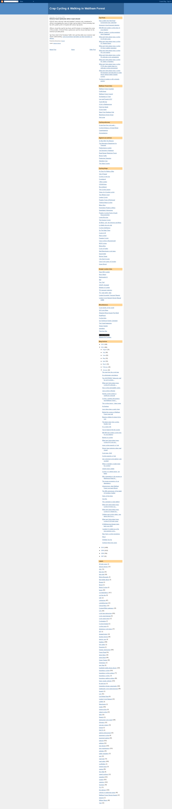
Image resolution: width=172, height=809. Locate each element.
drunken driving (103, 637)
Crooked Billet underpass (106, 608)
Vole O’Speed (103, 174)
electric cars (102, 639)
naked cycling (103, 712)
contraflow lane (103, 603)
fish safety (102, 644)
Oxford (101, 727)
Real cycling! (103, 235)
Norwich (101, 717)
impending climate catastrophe (108, 686)
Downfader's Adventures (106, 210)
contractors (102, 600)
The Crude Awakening (105, 323)
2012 (102, 344)
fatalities (101, 642)
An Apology (105, 406)
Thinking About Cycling (105, 202)
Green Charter (103, 660)
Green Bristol (103, 264)
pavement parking (104, 738)
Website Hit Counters (105, 337)
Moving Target (103, 256)
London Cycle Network (105, 699)
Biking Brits (102, 246)
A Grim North (103, 109)
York (100, 803)
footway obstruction (104, 650)
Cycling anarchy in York (109, 456)
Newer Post (53, 49)
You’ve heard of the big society (111, 430)
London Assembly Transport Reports (109, 295)
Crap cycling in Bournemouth (107, 241)
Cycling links (102, 318)
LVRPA (101, 701)
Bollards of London (104, 287)
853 (100, 280)
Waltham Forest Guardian (106, 89)
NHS (100, 714)
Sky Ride (101, 772)
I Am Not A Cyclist (104, 259)
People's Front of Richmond (107, 200)
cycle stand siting (104, 618)
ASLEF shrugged (104, 285)
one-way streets (103, 725)
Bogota (101, 582)
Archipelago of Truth (105, 96)
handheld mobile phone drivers (108, 668)
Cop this (104, 499)
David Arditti (102, 254)
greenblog (102, 328)
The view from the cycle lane (110, 372)
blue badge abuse (104, 579)
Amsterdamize (103, 133)
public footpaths (103, 753)
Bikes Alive (102, 205)
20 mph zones (103, 564)
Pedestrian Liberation (105, 158)
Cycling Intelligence (104, 228)
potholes (101, 751)
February (105, 367)
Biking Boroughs (103, 577)
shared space (103, 766)
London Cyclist (103, 197)
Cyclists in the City (104, 176)
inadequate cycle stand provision (108, 688)
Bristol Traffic (103, 155)
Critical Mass (103, 605)
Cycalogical (102, 179)
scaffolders (102, 764)
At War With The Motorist (106, 141)
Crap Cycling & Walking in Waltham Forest (77, 8)
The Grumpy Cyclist (105, 220)
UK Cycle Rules (103, 310)
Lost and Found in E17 (105, 99)
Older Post (93, 49)
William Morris (103, 800)
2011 (102, 347)
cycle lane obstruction (105, 613)
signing (101, 769)
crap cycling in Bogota (108, 391)
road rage (101, 759)
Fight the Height (103, 107)
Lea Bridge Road (104, 696)
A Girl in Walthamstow (105, 104)
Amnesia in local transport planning (109, 25)
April (104, 361)
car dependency (103, 592)
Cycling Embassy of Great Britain (108, 128)
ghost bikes (102, 655)
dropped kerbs (103, 634)
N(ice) (104, 537)
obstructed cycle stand (105, 720)
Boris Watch (102, 274)
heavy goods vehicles (105, 681)
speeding (101, 777)
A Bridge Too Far (107, 539)
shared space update (108, 468)
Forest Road (102, 652)
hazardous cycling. (104, 675)
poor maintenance (104, 748)
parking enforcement (105, 733)
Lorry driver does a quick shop (111, 409)
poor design (102, 746)
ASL (100, 569)
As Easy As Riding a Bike (106, 171)
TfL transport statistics (105, 290)
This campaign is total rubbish (111, 502)
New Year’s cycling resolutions (111, 534)
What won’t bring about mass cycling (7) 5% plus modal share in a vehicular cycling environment (109, 66)
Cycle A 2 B (102, 233)
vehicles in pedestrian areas (107, 792)
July (104, 352)
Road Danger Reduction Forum (108, 153)
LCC (100, 694)
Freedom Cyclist (103, 238)
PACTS (101, 730)
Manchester (102, 704)
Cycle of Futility (103, 248)
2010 (102, 547)
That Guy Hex (103, 331)
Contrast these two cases (109, 542)
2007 (102, 556)
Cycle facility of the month (106, 307)
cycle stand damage (105, 616)
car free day (102, 595)
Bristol (101, 585)
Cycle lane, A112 (107, 453)
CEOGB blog (103, 184)
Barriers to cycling (107, 437)
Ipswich (101, 691)
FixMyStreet (102, 91)
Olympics (102, 722)
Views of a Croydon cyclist (106, 192)
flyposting (102, 647)
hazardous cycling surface (106, 673)
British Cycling (103, 587)
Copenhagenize (103, 130)
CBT (100, 598)
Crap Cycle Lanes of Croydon (107, 261)
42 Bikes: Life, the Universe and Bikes (110, 222)
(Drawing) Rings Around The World (109, 313)
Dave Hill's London (104, 272)
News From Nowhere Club (106, 112)
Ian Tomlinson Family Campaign (108, 320)
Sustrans (101, 785)
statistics (101, 782)
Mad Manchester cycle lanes (107, 251)
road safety (102, 761)
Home (73, 49)
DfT (100, 631)
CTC (100, 611)
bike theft (101, 574)
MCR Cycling (103, 243)
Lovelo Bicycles (103, 217)
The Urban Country (104, 163)
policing (101, 740)
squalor (101, 779)
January (105, 370)
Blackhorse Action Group (106, 115)
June (104, 355)
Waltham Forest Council (106, 94)
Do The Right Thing (104, 230)
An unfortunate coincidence (110, 375)
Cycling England (103, 624)
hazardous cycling (104, 670)
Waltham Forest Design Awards (108, 795)
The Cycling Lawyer (104, 189)
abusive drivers (57, 43)
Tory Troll (101, 282)
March (105, 364)
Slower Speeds (103, 326)
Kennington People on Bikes (107, 208)
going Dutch (102, 657)
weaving (101, 798)
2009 (102, 550)
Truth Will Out (103, 102)
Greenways (102, 662)
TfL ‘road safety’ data (105, 293)
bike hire (101, 572)
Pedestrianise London (105, 148)
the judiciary (102, 790)
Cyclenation (102, 621)
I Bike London (103, 182)
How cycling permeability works (111, 388)
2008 (102, 553)
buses (101, 590)
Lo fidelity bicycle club (105, 225)
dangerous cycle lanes (105, 629)
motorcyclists (103, 709)
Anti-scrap (102, 117)
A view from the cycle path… (107, 125)
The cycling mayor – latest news (111, 403)
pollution (101, 743)
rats (100, 756)
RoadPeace (102, 315)
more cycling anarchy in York (110, 445)
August (105, 349)
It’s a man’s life (106, 427)
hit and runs (102, 683)
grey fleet (101, 665)
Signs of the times (107, 496)
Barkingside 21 (103, 277)
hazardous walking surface (106, 678)
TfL (100, 787)
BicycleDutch (103, 187)
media (101, 707)
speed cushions (103, 774)
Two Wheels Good (104, 195)
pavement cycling (104, 735)
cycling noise (103, 626)
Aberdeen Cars (103, 161)
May (104, 358)
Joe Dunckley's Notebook (106, 150)
